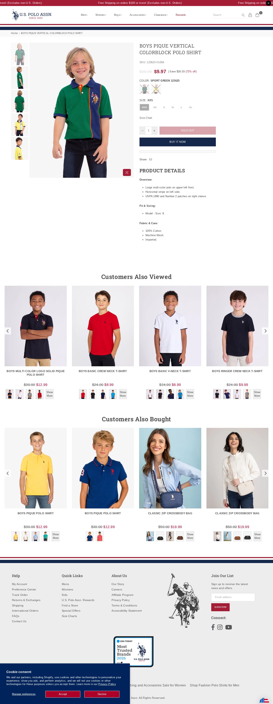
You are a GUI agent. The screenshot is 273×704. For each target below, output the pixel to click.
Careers (117, 589)
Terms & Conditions (124, 605)
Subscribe (220, 607)
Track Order (20, 594)
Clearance (160, 14)
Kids (64, 594)
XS (155, 107)
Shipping (17, 605)
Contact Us (19, 621)
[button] (7, 331)
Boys (117, 14)
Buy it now (177, 141)
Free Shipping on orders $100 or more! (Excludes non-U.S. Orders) (135, 2)
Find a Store (70, 605)
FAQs (15, 616)
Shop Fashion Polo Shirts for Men (214, 685)
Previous (32, 110)
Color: (159, 80)
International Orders (25, 610)
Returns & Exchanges (26, 600)
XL (190, 107)
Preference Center (24, 589)
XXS (144, 107)
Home (14, 33)
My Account (19, 584)
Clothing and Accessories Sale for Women (155, 685)
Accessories (137, 14)
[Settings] (250, 15)
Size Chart (145, 117)
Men (83, 14)
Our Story (118, 584)
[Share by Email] (150, 159)
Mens (65, 584)
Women (100, 14)
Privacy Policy (107, 684)
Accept (63, 694)
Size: (146, 100)
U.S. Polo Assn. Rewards (78, 600)
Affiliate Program (122, 594)
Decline (102, 694)
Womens (67, 589)
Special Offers (71, 610)
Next (130, 110)
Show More (49, 394)
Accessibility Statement (127, 610)
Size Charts (69, 616)
